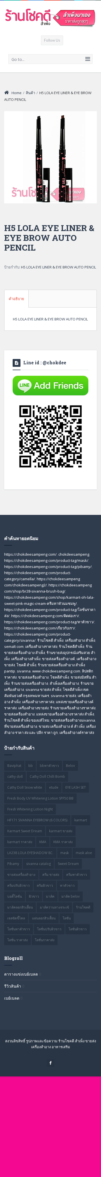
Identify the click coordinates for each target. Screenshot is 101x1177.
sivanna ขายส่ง (63, 695)
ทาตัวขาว (67, 885)
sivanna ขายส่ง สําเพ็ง (43, 689)
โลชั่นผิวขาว (77, 929)
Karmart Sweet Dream (24, 831)
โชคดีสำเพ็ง (59, 677)
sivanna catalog (38, 863)
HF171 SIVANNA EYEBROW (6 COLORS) (37, 820)
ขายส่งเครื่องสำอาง (33, 677)
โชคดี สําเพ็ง (26, 664)
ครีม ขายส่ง (50, 874)
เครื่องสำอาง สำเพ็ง (80, 640)
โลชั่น (67, 918)
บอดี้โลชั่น (14, 896)
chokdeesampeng (73, 554)
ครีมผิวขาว (45, 885)
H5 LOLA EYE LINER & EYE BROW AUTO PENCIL (58, 267)
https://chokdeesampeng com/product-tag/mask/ (46, 560)
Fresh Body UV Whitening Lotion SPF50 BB (40, 798)
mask (64, 852)
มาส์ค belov (70, 896)
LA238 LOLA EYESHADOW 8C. (30, 852)
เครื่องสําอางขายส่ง (33, 707)
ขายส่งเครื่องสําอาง (19, 714)
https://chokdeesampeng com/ (30, 554)
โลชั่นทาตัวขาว (18, 929)
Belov (70, 765)
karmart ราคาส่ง (19, 842)
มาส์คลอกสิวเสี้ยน (20, 907)
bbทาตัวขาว (49, 765)
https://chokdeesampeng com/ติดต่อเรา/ (45, 615)
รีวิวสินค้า (12, 986)
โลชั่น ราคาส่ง (17, 940)
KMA (42, 842)
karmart (80, 820)
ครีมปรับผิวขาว (18, 885)
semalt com (14, 646)
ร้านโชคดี (83, 907)
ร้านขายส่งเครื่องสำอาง (29, 683)
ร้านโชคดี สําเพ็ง (50, 640)
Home (17, 92)
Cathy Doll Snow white (24, 787)
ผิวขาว (34, 896)
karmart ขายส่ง (60, 831)
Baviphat (14, 765)
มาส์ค (50, 896)
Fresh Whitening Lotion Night (30, 809)
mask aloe (84, 852)
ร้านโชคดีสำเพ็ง (71, 646)
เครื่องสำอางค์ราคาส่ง (76, 732)
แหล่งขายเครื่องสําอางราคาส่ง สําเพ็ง (65, 714)
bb (30, 765)
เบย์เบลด (11, 998)
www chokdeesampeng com (56, 671)
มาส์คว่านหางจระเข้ (54, 907)
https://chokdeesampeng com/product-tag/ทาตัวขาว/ (49, 621)
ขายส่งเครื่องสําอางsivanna (73, 720)
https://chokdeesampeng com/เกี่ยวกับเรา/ (39, 628)
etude (53, 787)
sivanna (24, 671)
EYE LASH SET (75, 787)
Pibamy (13, 863)
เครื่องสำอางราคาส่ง (41, 646)
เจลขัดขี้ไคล (16, 918)
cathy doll (15, 776)
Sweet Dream (68, 863)
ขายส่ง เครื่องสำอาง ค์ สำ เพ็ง (61, 726)
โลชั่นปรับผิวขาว (49, 929)
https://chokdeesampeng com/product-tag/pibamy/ (48, 566)
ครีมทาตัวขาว (76, 874)
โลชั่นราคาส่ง (44, 940)
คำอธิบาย (16, 298)
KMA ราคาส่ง (63, 842)
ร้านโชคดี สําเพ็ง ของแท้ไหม (26, 720)
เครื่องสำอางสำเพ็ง (25, 658)
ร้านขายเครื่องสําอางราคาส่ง (72, 707)
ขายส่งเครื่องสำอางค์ (58, 658)
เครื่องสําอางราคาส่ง (38, 701)
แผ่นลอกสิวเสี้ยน (44, 918)
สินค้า (30, 92)
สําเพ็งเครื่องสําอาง (64, 683)
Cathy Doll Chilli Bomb (47, 776)
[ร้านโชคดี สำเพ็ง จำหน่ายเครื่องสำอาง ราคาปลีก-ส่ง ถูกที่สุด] (50, 18)
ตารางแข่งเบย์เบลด (21, 974)
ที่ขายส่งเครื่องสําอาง (20, 726)
